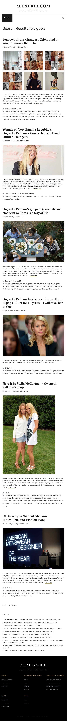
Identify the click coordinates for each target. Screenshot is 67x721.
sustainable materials (49, 503)
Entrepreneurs (48, 111)
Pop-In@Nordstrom (17, 289)
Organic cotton (37, 500)
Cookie (26, 703)
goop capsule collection (42, 498)
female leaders (24, 114)
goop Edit (45, 114)
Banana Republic (11, 111)
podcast (14, 119)
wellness (43, 289)
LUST (19, 108)
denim (55, 495)
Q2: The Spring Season (53, 683)
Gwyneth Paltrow (55, 114)
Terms (26, 700)
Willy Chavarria (20, 596)
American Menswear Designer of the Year (19, 590)
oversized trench (51, 116)
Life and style (28, 373)
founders (33, 114)
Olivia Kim (6, 289)
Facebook (5, 700)
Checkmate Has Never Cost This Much (16, 625)
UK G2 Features (58, 373)
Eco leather (16, 498)
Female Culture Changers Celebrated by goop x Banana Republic (31, 41)
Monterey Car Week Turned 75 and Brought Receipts (21, 637)
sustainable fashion (35, 503)
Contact (4, 686)
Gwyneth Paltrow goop (23, 500)
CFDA (43, 593)
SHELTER (8, 368)
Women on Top (29, 119)
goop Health (51, 284)
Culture (27, 111)
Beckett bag (9, 495)
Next (14, 605)
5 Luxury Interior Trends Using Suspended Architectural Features (25, 619)
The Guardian (39, 373)
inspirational (7, 116)
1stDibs (7, 284)
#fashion (8, 371)
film (48, 371)
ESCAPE (26, 689)
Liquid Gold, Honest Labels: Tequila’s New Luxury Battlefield (24, 622)
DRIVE (26, 679)
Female (56, 111)
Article (14, 371)
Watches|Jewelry (28, 194)
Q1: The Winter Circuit (53, 679)
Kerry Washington (18, 116)
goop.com (55, 498)
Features (43, 371)
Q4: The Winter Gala (52, 689)
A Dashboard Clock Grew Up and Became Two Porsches (22, 631)
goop (39, 114)
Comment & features (31, 371)
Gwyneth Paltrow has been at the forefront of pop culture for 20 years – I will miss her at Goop (33, 303)
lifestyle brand (30, 116)
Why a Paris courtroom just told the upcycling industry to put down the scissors (30, 645)
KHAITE (11, 596)
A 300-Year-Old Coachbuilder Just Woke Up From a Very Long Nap (26, 628)
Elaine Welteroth (36, 111)
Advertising (6, 683)
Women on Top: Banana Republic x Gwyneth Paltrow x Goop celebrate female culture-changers (32, 133)
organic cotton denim (50, 500)
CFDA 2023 (50, 593)
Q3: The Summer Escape (53, 686)
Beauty (7, 108)
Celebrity (20, 371)
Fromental (23, 284)
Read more (39, 103)
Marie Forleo (40, 116)
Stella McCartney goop (19, 503)
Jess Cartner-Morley (16, 373)
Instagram (5, 703)
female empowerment (10, 114)
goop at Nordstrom (39, 284)
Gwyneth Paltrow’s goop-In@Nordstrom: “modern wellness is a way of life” (32, 211)
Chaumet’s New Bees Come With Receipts (17, 650)
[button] (62, 18)
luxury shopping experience (32, 286)
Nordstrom (58, 286)
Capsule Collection (46, 495)
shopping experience (32, 289)
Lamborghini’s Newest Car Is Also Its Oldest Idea (20, 634)
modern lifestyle (48, 286)
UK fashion (48, 373)
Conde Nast (15, 284)
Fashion (13, 108)
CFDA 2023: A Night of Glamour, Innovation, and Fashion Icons (25, 518)
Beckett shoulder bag (21, 495)
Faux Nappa (25, 498)
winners (29, 596)
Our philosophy (7, 679)
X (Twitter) (5, 706)
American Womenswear (43, 590)
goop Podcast (43, 196)
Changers (21, 111)
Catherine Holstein (34, 593)
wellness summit (53, 289)
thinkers (20, 119)
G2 (51, 371)
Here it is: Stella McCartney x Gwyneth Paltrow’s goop (30, 385)
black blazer (34, 495)
